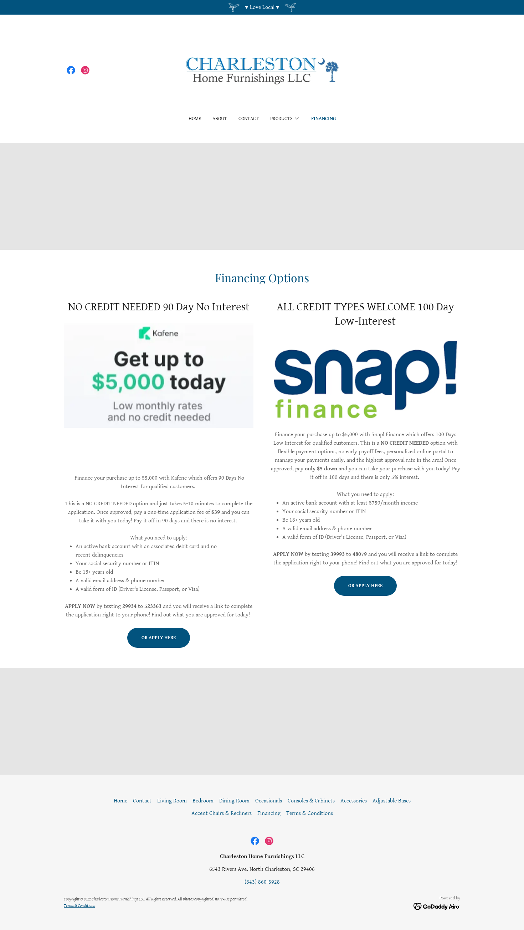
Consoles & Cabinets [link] (311, 800)
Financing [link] (323, 119)
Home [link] (195, 119)
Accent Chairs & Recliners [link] (221, 813)
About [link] (219, 119)
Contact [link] (248, 119)
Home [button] (120, 800)
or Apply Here (159, 638)
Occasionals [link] (268, 800)
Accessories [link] (353, 800)
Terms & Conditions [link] (309, 813)
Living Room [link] (172, 800)
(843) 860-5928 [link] (262, 882)
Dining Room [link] (234, 800)
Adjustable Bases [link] (392, 800)
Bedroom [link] (203, 800)
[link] (71, 70)
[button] (285, 118)
